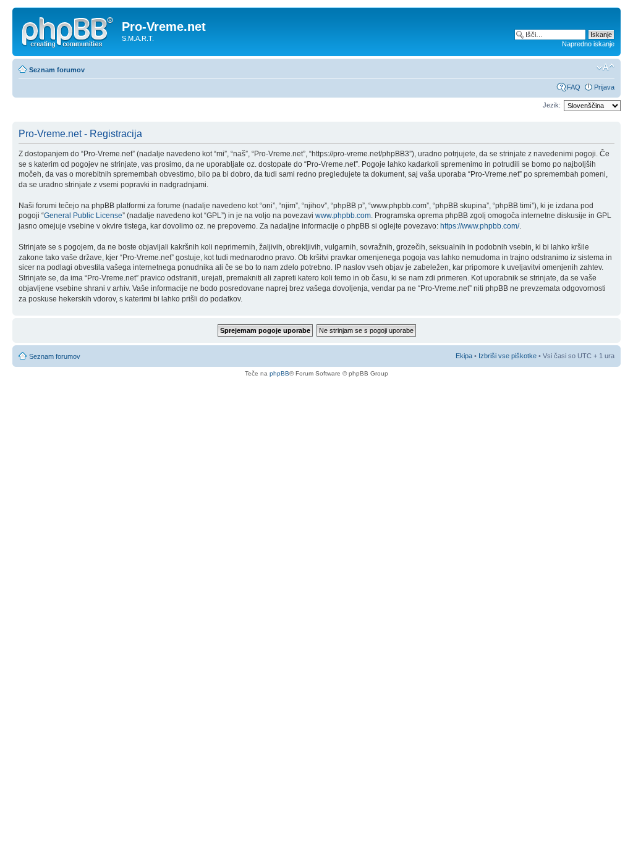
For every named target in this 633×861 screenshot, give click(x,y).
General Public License (83, 215)
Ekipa (464, 355)
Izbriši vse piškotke (508, 355)
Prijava (604, 87)
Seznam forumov (57, 70)
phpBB (279, 373)
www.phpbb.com (343, 215)
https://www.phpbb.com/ (479, 226)
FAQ (573, 87)
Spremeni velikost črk (605, 67)
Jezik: (552, 105)
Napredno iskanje (588, 44)
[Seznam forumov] (68, 30)
